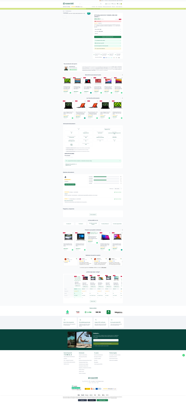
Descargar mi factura (97, 356)
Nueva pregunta (93, 214)
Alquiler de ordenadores (83, 354)
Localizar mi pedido (97, 358)
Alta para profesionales (83, 356)
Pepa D (83, 258)
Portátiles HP (68, 223)
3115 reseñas (104, 267)
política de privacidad (104, 345)
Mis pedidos (96, 362)
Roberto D (99, 258)
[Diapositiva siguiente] (89, 13)
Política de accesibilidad (113, 360)
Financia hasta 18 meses (113, 358)
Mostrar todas (93, 301)
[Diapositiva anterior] (64, 13)
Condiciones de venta (113, 356)
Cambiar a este (77, 285)
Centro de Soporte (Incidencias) (69, 356)
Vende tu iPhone (81, 369)
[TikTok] (71, 354)
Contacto (65, 358)
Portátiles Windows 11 (105, 223)
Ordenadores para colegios (83, 364)
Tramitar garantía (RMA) (98, 364)
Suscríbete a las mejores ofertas (105, 343)
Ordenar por (111, 188)
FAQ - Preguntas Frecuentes (68, 360)
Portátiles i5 (81, 223)
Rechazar (82, 400)
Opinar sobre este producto (70, 184)
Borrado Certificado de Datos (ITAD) (85, 360)
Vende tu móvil (81, 371)
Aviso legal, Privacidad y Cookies (114, 354)
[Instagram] (69, 354)
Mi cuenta (95, 360)
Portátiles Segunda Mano (117, 223)
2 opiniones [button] (100, 23)
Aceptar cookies (102, 400)
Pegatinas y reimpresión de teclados (85, 367)
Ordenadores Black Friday (83, 362)
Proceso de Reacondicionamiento (69, 362)
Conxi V (113, 258)
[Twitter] (66, 354)
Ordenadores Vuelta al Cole (83, 365)
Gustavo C (69, 258)
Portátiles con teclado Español (93, 224)
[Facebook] (64, 354)
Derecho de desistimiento (98, 354)
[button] (76, 6)
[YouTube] (67, 354)
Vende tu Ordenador (82, 373)
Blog (79, 358)
